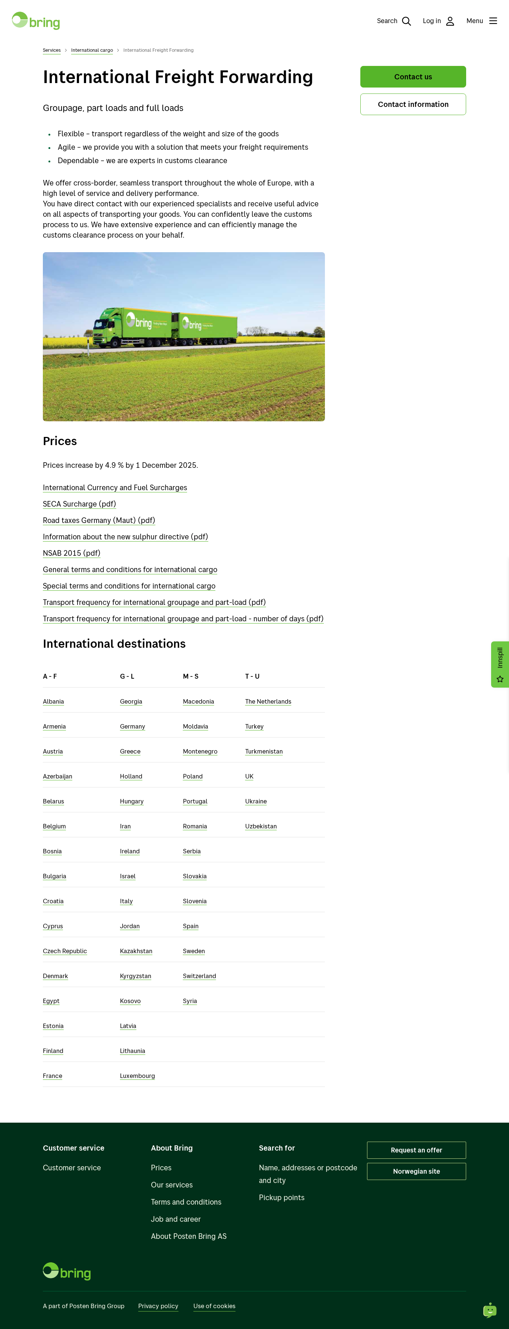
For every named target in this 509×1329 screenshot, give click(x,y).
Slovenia (195, 901)
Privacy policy (158, 1306)
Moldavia (195, 726)
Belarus (53, 801)
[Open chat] (490, 1310)
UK (249, 776)
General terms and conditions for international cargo (130, 569)
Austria (53, 751)
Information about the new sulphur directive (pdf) (125, 536)
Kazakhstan (136, 951)
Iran (125, 826)
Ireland (130, 851)
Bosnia (52, 851)
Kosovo (130, 1001)
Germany (132, 726)
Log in (433, 20)
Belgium (54, 826)
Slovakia (195, 876)
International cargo (92, 50)
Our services (172, 1184)
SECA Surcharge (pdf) (79, 503)
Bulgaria (54, 876)
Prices (161, 1167)
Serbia (192, 851)
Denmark (55, 976)
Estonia (53, 1026)
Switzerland (199, 976)
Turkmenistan (264, 751)
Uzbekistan (261, 826)
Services (52, 50)
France (52, 1075)
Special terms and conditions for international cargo (129, 585)
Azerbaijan (57, 776)
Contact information (413, 104)
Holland (131, 776)
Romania (195, 826)
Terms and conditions (186, 1201)
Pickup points (281, 1197)
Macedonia (198, 701)
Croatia (53, 901)
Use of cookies (214, 1306)
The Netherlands (268, 701)
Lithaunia (132, 1050)
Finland (53, 1050)
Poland (193, 776)
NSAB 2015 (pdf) (72, 553)
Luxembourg (137, 1075)
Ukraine (256, 801)
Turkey (254, 726)
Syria (190, 1001)
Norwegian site (416, 1171)
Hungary (132, 801)
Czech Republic (65, 951)
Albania (53, 701)
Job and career (176, 1219)
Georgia (131, 701)
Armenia (54, 726)
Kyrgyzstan (135, 976)
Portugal (195, 801)
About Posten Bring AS (189, 1236)
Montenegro (200, 751)
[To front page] (36, 21)
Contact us (413, 76)
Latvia (128, 1026)
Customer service (72, 1167)
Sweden (194, 951)
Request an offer (416, 1150)
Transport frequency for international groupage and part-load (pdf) (154, 602)
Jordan (130, 926)
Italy (126, 901)
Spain (191, 926)
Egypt (51, 1001)
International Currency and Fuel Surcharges (115, 487)
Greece (130, 751)
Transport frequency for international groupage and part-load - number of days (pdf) (183, 618)
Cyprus (53, 926)
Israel (128, 876)
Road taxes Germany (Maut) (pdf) (99, 520)
